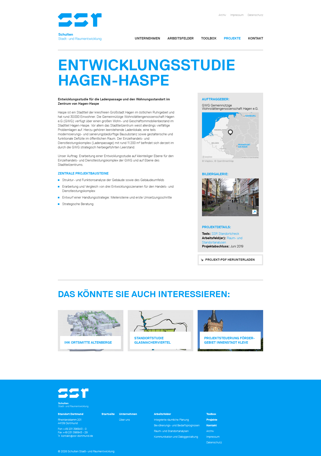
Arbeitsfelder (180, 38)
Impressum (236, 15)
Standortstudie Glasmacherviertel (152, 340)
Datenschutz (255, 15)
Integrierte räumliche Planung (171, 420)
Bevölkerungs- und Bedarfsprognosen (177, 425)
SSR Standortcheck (225, 233)
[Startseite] (80, 27)
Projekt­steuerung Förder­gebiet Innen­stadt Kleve (229, 340)
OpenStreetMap (225, 161)
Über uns (124, 420)
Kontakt (255, 38)
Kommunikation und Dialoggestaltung (176, 437)
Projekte (232, 38)
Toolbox (208, 38)
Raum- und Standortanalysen (222, 240)
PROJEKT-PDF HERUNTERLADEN (230, 260)
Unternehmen (147, 38)
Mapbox (209, 161)
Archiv (222, 15)
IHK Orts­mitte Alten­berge (88, 342)
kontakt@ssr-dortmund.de (77, 436)
